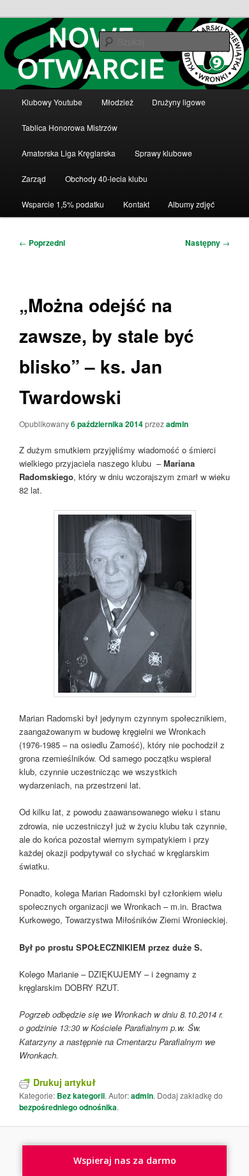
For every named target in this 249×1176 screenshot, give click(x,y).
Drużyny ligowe (179, 101)
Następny (207, 242)
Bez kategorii (81, 1095)
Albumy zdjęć (191, 204)
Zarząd (34, 178)
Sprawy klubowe (163, 152)
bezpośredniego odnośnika (68, 1107)
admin (177, 424)
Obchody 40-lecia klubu (106, 178)
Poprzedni (42, 242)
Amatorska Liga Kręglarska (69, 152)
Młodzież (117, 101)
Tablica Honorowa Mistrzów (69, 127)
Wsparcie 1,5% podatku (63, 204)
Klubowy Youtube (52, 101)
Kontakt (136, 204)
